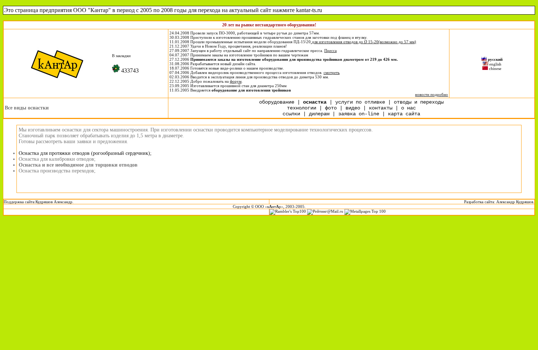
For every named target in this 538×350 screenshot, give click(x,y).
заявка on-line (358, 114)
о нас (408, 108)
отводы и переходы (419, 102)
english (495, 64)
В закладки (121, 55)
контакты (382, 108)
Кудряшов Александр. (55, 202)
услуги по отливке (360, 102)
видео (352, 108)
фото (331, 108)
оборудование (276, 102)
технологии (301, 108)
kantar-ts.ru (309, 10)
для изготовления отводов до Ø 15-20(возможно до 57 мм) (364, 42)
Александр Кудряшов (514, 202)
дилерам (319, 114)
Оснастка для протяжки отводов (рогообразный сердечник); (85, 153)
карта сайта (404, 114)
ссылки (291, 114)
